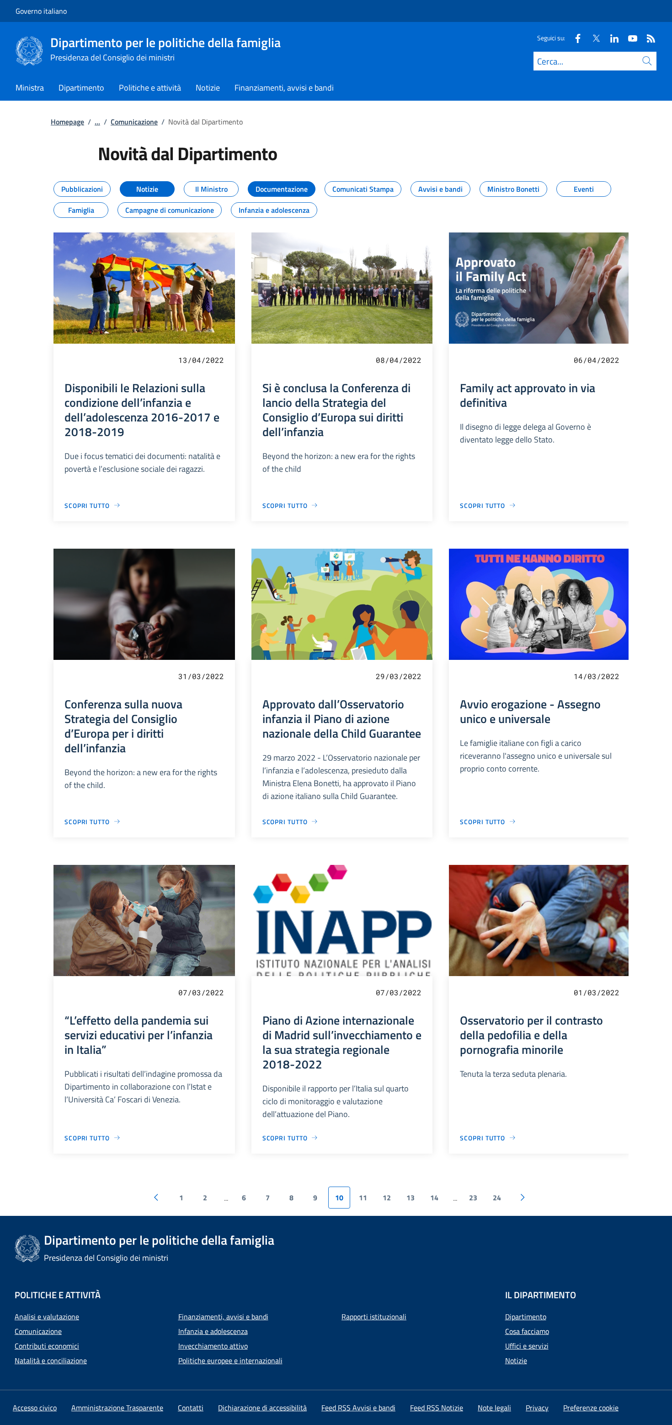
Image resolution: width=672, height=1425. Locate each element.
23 (473, 1197)
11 (363, 1197)
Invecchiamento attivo (213, 1345)
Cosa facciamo (527, 1331)
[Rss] (647, 38)
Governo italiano (41, 10)
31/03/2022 (201, 676)
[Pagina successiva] (522, 1198)
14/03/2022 (596, 676)
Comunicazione (134, 121)
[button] (591, 1407)
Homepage (67, 121)
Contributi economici (47, 1345)
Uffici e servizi (527, 1345)
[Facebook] (574, 38)
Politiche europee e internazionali (230, 1360)
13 (410, 1197)
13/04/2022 (201, 360)
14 (434, 1197)
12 (387, 1197)
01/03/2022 (596, 992)
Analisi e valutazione (47, 1316)
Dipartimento (525, 1316)
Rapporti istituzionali (373, 1316)
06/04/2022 (596, 360)
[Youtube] (629, 38)
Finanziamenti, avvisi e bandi (223, 1316)
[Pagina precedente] (156, 1198)
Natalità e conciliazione (51, 1360)
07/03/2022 (201, 992)
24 (497, 1197)
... (97, 121)
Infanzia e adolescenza (213, 1331)
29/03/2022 (398, 676)
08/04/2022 (398, 360)
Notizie (516, 1360)
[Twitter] (592, 38)
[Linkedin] (611, 38)
